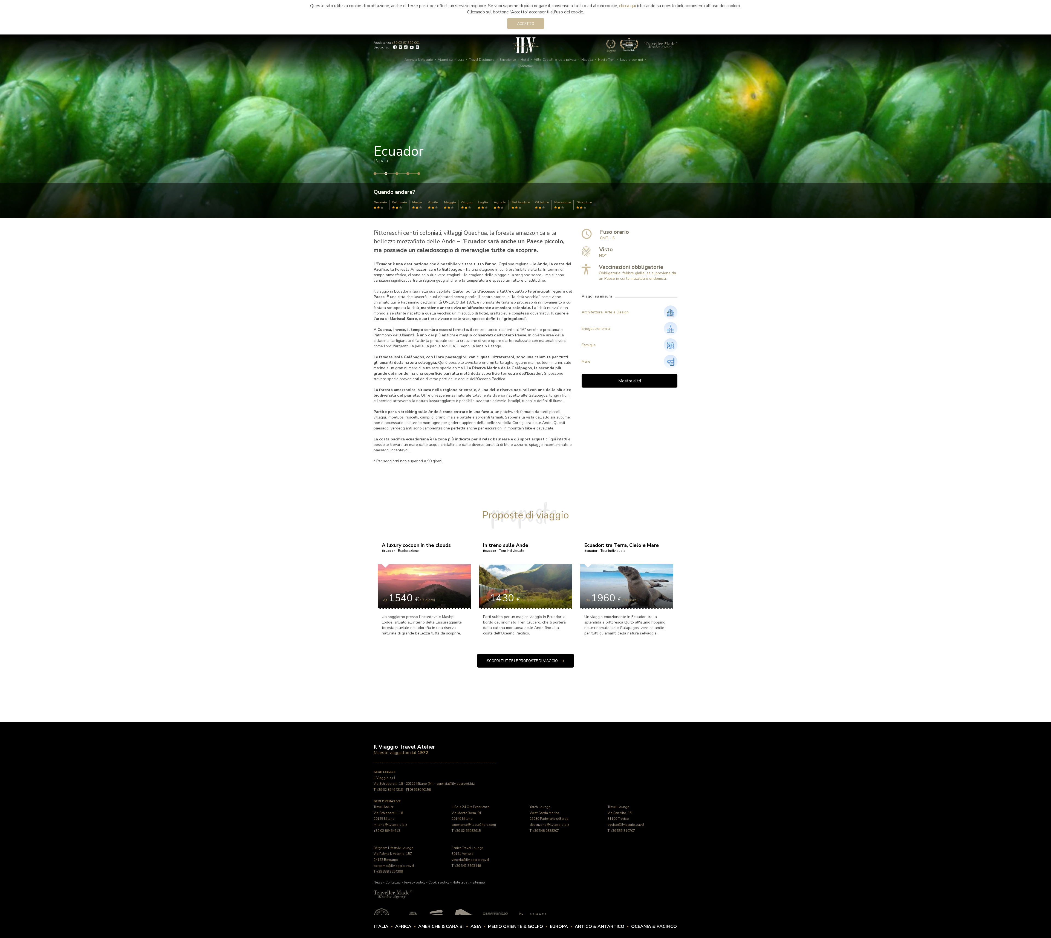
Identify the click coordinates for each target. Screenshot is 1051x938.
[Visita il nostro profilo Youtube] (412, 47)
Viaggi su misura (451, 59)
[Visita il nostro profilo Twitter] (400, 47)
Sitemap (478, 882)
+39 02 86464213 (389, 789)
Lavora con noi (631, 59)
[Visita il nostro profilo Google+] (417, 47)
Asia (475, 926)
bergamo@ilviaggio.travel (394, 866)
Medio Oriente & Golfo (515, 926)
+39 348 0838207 (545, 831)
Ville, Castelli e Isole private (555, 59)
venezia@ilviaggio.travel (470, 860)
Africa (403, 926)
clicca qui (627, 6)
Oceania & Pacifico (654, 926)
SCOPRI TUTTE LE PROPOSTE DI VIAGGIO (523, 661)
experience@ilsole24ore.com (474, 824)
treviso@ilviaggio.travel (626, 824)
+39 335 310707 (622, 831)
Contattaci (525, 66)
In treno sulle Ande (505, 547)
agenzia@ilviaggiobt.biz (456, 783)
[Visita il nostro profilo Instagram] (406, 47)
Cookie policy (438, 882)
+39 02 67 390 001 (406, 43)
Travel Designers (482, 59)
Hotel (525, 59)
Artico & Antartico (599, 926)
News (378, 882)
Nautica (587, 59)
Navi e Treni (606, 59)
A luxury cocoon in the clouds (416, 547)
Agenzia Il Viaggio (419, 59)
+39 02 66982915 (467, 831)
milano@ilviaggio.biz (390, 824)
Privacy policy (414, 882)
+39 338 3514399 (389, 871)
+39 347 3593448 (467, 866)
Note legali (460, 882)
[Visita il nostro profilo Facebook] (395, 47)
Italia (381, 926)
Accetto (525, 23)
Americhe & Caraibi (441, 926)
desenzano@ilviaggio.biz (549, 824)
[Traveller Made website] (393, 894)
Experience (507, 59)
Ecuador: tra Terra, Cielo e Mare (621, 547)
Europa (559, 926)
